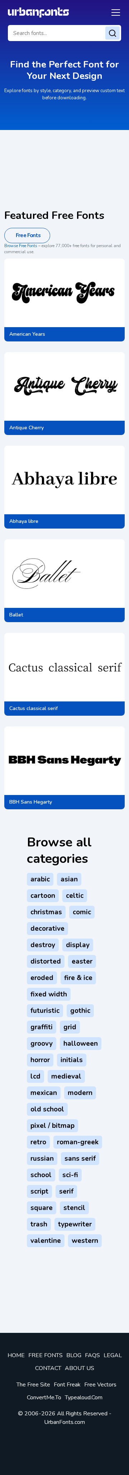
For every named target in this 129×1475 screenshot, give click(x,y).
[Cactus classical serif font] (64, 667)
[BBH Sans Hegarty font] (64, 760)
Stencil (74, 1207)
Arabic (40, 879)
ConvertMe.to (44, 1397)
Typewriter (75, 1224)
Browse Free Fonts (20, 246)
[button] (114, 12)
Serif (66, 1191)
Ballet (16, 614)
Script (39, 1191)
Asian (69, 879)
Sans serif (80, 1158)
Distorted (45, 961)
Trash (38, 1224)
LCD (35, 1076)
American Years (27, 334)
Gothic (80, 1010)
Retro (38, 1142)
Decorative (47, 928)
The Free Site (33, 1385)
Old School (47, 1109)
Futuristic (44, 1010)
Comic (82, 912)
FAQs (92, 1355)
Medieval (66, 1076)
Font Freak (67, 1385)
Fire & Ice (78, 977)
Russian (42, 1158)
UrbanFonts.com (64, 1422)
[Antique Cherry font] (64, 386)
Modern (80, 1093)
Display (78, 945)
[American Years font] (64, 292)
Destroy (42, 945)
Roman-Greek (78, 1142)
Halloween (80, 1043)
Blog (73, 1355)
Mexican (43, 1093)
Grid (69, 1027)
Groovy (41, 1043)
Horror (40, 1060)
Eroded (41, 977)
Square (41, 1207)
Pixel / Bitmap (52, 1125)
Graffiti (41, 1027)
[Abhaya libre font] (64, 480)
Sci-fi (70, 1175)
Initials (72, 1060)
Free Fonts (45, 1355)
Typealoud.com (83, 1397)
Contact (48, 1368)
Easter (82, 961)
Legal (113, 1355)
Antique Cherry (26, 427)
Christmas (46, 912)
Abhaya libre (23, 521)
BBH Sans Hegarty (30, 802)
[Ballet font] (42, 573)
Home (16, 1355)
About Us (79, 1368)
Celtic (74, 895)
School (41, 1175)
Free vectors (100, 1385)
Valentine (45, 1240)
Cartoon (42, 895)
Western (85, 1240)
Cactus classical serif (33, 708)
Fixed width (48, 994)
